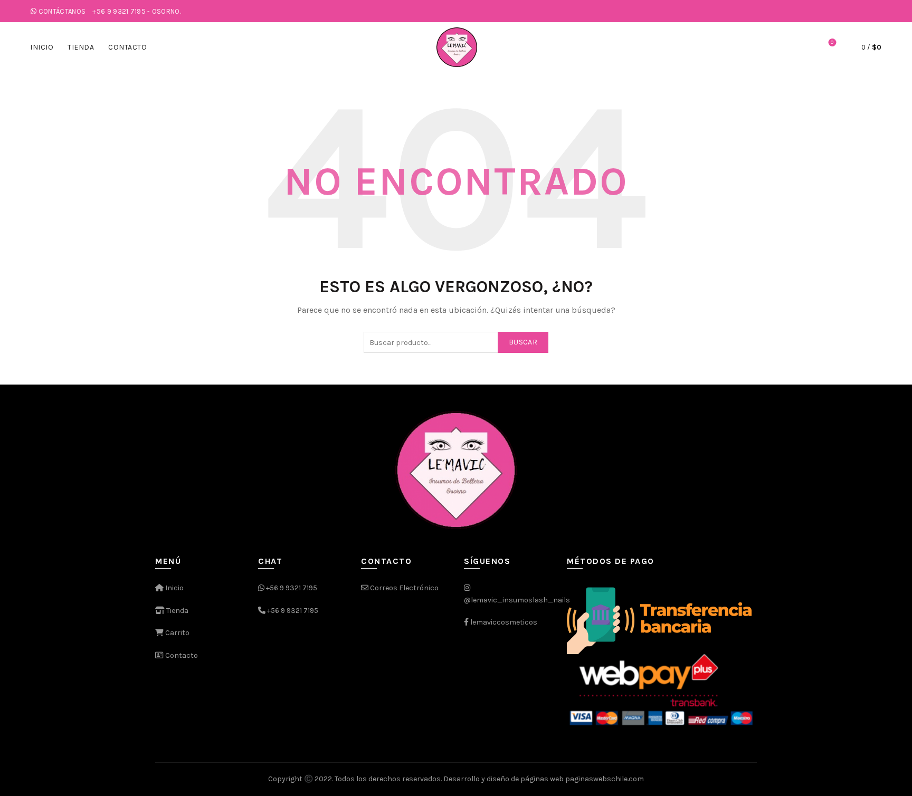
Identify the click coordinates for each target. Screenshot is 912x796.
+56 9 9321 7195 (291, 587)
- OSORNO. (136, 11)
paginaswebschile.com (604, 778)
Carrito (176, 632)
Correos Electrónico (403, 587)
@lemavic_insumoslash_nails (517, 600)
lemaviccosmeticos (503, 622)
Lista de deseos (832, 42)
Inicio (41, 47)
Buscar (523, 342)
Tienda (81, 47)
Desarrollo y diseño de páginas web (503, 778)
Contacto (127, 47)
